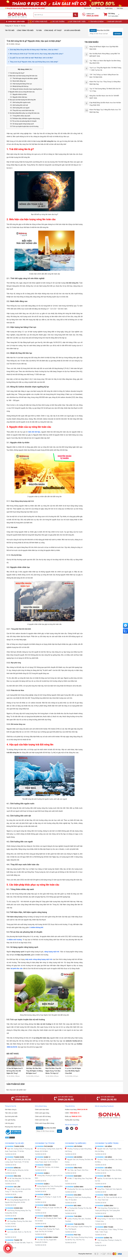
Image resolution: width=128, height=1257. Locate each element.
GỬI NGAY (117, 34)
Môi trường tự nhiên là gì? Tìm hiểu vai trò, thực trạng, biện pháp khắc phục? (36, 54)
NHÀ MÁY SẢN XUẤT (115, 21)
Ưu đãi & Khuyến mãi (72, 30)
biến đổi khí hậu (34, 432)
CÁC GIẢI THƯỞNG (58, 21)
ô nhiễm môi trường (14, 940)
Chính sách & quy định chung (44, 1123)
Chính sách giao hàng (42, 1113)
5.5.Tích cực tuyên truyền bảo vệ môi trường (24, 126)
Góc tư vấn (87, 8)
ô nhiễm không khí (36, 927)
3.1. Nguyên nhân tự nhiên (18, 94)
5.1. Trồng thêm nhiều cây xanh (20, 116)
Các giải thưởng (10, 1120)
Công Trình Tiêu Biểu (25, 30)
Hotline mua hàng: (76, 1109)
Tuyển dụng (108, 8)
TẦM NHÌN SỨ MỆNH (97, 21)
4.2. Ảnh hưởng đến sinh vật (19, 105)
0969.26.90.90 (12, 1047)
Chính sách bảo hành (42, 1109)
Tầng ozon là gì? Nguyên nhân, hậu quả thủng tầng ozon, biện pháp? (34, 62)
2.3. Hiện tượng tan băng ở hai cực (21, 84)
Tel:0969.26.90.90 (10, 1154)
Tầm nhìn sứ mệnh (11, 1113)
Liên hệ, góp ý (9, 1123)
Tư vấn (39, 30)
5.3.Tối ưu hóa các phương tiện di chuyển (23, 121)
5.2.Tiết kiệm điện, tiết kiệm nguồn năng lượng (25, 118)
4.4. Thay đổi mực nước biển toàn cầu (22, 110)
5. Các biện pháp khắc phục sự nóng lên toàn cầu (23, 113)
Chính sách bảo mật (41, 1120)
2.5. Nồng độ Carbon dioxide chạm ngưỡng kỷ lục (26, 89)
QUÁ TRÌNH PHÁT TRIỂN (77, 21)
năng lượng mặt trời (51, 952)
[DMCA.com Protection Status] (19, 1137)
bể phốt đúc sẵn (16, 968)
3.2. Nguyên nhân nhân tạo (18, 97)
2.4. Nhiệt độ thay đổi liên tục (19, 86)
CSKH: (72, 1113)
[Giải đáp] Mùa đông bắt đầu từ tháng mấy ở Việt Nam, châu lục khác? (34, 50)
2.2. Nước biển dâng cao (18, 81)
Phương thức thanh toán (13, 1127)
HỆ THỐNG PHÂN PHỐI (39, 21)
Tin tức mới (9, 30)
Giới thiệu (120, 8)
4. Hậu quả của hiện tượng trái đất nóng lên (22, 99)
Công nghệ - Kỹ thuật (53, 30)
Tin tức (98, 8)
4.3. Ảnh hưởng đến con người (19, 108)
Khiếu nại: (73, 1116)
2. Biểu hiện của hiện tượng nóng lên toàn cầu (22, 76)
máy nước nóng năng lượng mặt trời (38, 959)
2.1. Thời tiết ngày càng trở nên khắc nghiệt (24, 78)
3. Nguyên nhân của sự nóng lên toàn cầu (21, 92)
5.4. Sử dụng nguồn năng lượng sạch (22, 124)
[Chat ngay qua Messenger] (125, 625)
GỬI (59, 1131)
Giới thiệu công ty (10, 1109)
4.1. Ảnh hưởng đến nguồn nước (20, 102)
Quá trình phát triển (11, 1116)
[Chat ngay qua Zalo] (125, 631)
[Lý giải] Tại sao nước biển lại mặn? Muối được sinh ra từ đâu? (31, 58)
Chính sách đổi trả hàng (43, 1116)
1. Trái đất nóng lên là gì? (16, 73)
